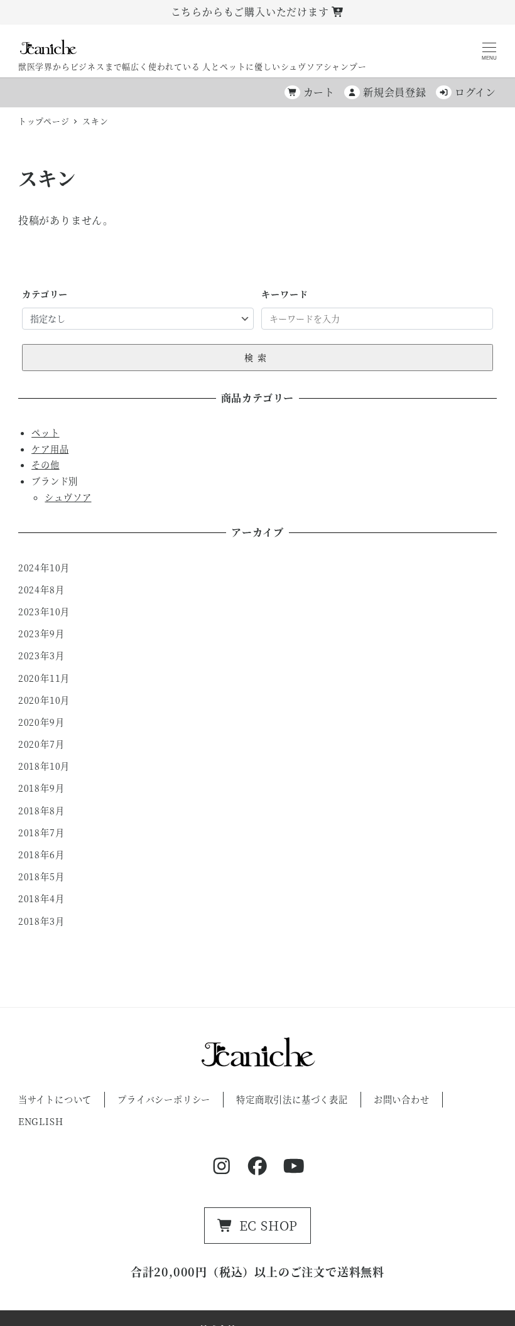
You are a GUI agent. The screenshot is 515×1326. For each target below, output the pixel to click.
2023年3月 (41, 655)
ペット (45, 432)
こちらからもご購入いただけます (251, 11)
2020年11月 (44, 678)
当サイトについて (55, 1099)
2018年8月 (41, 810)
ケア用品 (49, 449)
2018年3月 (41, 921)
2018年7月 (41, 832)
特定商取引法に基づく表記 (292, 1099)
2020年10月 (44, 700)
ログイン (475, 92)
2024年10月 (44, 567)
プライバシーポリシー (163, 1099)
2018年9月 (41, 788)
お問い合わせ (402, 1099)
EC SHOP (268, 1225)
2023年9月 (41, 633)
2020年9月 (41, 722)
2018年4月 (41, 898)
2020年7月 (41, 744)
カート (319, 92)
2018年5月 (41, 876)
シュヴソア (68, 497)
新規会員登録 (394, 92)
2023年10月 (44, 611)
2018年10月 (44, 766)
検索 (257, 357)
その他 (45, 464)
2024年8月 (41, 589)
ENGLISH (40, 1121)
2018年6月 (41, 854)
